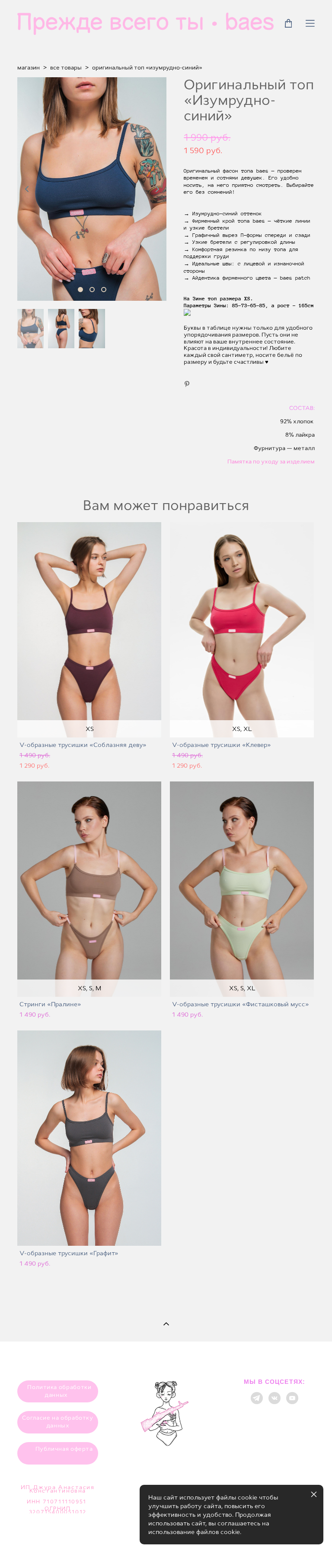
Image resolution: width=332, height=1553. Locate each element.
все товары (66, 67)
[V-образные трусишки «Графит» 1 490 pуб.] (89, 1138)
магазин (28, 67)
